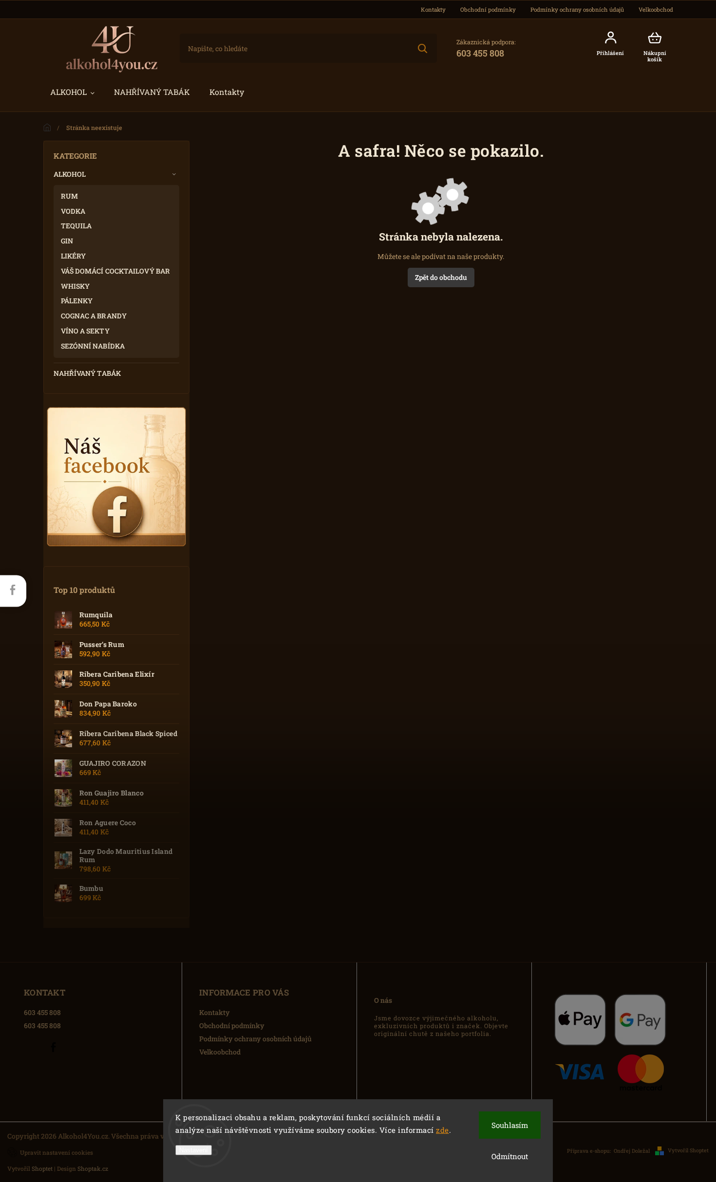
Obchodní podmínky (488, 9)
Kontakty (433, 9)
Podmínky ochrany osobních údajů (577, 9)
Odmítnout (509, 1156)
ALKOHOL (70, 174)
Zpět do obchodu (441, 277)
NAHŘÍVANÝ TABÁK (87, 373)
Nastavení (193, 1150)
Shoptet (42, 1168)
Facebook (53, 1047)
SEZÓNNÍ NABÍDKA (93, 346)
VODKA (73, 211)
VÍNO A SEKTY (85, 330)
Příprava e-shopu (588, 1150)
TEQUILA (76, 225)
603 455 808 (42, 1012)
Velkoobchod (656, 9)
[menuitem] (72, 92)
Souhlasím (509, 1125)
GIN (67, 240)
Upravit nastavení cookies (56, 1152)
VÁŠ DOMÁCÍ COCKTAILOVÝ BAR (115, 271)
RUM (69, 196)
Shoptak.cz (92, 1168)
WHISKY (75, 286)
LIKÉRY (73, 255)
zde (442, 1130)
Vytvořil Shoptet (688, 1150)
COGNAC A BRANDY (94, 315)
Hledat (422, 48)
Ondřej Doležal (632, 1150)
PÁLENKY (77, 300)
